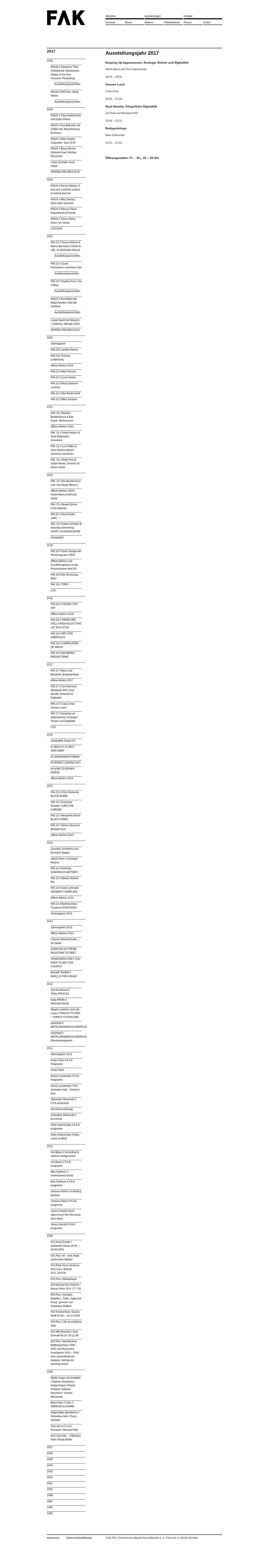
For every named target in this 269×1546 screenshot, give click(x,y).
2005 (50, 1459)
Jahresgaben (58, 343)
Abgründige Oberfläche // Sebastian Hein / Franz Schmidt (65, 1416)
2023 (50, 236)
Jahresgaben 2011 (61, 1054)
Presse (188, 22)
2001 (50, 1483)
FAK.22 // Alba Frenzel (63, 371)
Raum (128, 22)
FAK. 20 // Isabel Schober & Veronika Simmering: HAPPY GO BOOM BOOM (66, 527)
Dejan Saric (57, 1069)
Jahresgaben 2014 (61, 913)
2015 (50, 786)
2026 (50, 60)
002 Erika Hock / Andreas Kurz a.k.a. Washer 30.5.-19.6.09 (65, 1269)
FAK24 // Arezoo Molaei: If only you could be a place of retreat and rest (65, 189)
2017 (50, 664)
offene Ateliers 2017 (62, 680)
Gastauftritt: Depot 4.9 (63, 740)
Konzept (110, 22)
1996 (50, 1507)
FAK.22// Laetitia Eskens (64, 349)
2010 (50, 1146)
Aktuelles (110, 16)
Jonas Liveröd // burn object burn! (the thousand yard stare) (65, 1215)
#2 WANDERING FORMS (65, 756)
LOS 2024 (56, 228)
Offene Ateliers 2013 (62, 933)
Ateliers (149, 22)
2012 (50, 984)
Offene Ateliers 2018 (62, 614)
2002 (50, 1477)
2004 (50, 1465)
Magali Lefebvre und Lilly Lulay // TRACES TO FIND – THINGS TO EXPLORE (65, 1013)
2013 (50, 921)
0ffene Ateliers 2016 (62, 778)
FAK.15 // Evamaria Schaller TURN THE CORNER (62, 806)
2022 (50, 337)
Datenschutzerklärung (79, 1537)
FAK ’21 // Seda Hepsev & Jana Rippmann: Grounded (65, 436)
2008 (50, 1371)
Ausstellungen (153, 16)
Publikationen (172, 22)
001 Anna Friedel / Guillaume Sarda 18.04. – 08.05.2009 (65, 1246)
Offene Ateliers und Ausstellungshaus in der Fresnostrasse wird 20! (64, 565)
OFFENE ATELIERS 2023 (65, 330)
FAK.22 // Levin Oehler (63, 377)
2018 (50, 598)
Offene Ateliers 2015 (62, 835)
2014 (50, 842)
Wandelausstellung (62, 1109)
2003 (50, 1471)
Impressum (53, 1537)
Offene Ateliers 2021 (62, 426)
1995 (50, 1513)
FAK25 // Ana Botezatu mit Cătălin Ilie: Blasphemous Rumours (65, 129)
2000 (50, 1489)
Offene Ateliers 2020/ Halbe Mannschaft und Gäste (63, 494)
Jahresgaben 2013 (61, 927)
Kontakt (188, 16)
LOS (53, 590)
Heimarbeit (57, 537)
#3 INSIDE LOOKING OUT (65, 762)
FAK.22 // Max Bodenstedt (65, 393)
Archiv (206, 22)
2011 (50, 1048)
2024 (50, 179)
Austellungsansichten (66, 273)
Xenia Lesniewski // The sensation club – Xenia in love (65, 1089)
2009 (50, 1235)
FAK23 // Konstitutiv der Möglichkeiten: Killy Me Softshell (64, 302)
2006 (50, 1453)
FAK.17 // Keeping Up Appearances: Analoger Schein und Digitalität (64, 717)
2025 (50, 109)
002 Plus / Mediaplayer (64, 1279)
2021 (50, 407)
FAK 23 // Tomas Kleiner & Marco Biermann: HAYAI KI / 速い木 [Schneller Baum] (66, 246)
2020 (50, 475)
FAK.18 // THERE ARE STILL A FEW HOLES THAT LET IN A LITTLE (66, 623)
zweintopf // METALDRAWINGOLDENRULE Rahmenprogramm (69, 1037)
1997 (50, 1501)
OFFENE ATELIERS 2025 (65, 171)
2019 (50, 545)
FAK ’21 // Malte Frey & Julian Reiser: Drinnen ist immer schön (65, 463)
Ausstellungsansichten (67, 84)
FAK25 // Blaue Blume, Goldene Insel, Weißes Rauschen (63, 152)
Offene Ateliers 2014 (62, 897)
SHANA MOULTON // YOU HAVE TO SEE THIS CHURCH (65, 962)
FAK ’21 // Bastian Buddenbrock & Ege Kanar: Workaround (62, 417)
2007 (50, 1447)
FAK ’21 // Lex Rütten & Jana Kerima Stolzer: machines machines (64, 450)
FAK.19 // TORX (59, 584)
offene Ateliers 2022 (62, 365)
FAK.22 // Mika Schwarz (64, 399)
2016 (50, 734)
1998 (50, 1495)
